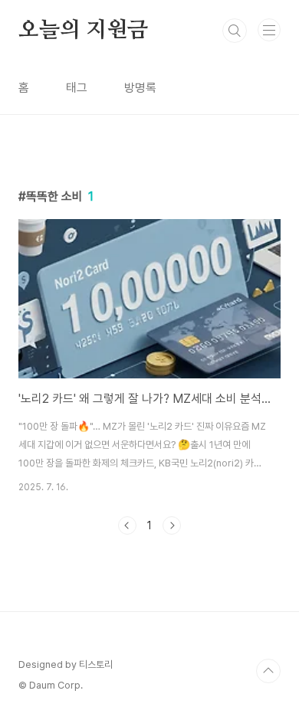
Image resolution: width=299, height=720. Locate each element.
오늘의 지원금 (83, 30)
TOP (268, 671)
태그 (76, 87)
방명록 (140, 87)
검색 (234, 30)
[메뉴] (269, 29)
